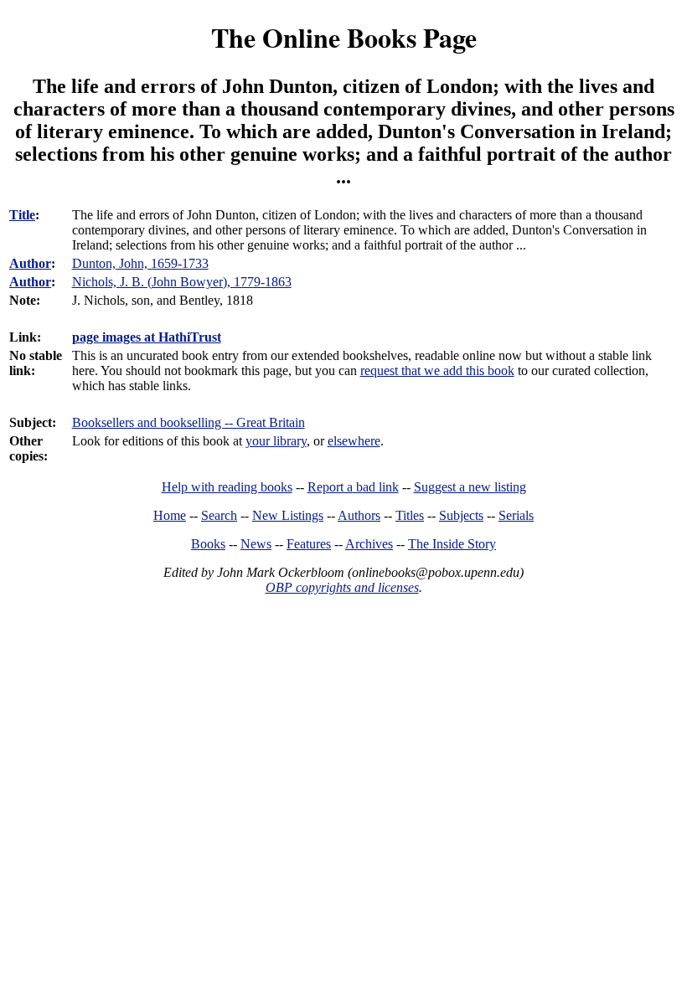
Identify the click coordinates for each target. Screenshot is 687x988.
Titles (409, 515)
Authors (359, 515)
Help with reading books (227, 487)
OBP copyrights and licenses (342, 587)
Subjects (461, 515)
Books (208, 544)
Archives (369, 544)
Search (219, 515)
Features (309, 544)
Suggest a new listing (470, 487)
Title (22, 215)
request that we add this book (437, 370)
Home (169, 515)
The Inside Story (452, 544)
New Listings (287, 515)
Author (30, 263)
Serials (516, 515)
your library (276, 441)
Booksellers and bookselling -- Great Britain (188, 422)
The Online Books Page (344, 37)
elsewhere (354, 441)
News (255, 544)
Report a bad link (353, 487)
